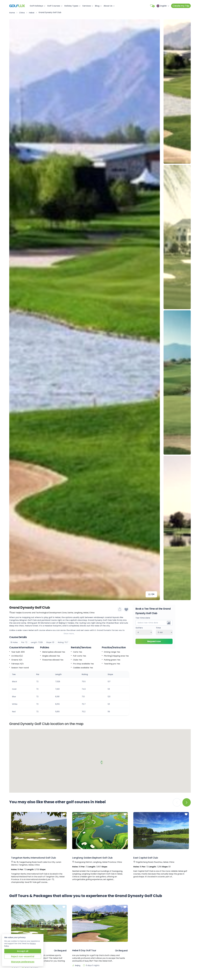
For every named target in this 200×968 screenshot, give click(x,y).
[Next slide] (155, 310)
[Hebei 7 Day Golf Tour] (39, 923)
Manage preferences (22, 961)
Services (86, 5)
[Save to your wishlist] (64, 814)
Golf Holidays (36, 5)
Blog (97, 5)
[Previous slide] (177, 24)
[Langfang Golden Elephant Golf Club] (100, 830)
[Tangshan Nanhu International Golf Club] (39, 830)
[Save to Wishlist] (126, 609)
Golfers (139, 628)
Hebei (31, 12)
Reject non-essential (22, 956)
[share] (120, 609)
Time (158, 628)
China (22, 12)
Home (12, 12)
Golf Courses (53, 5)
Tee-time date (143, 618)
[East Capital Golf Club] (161, 830)
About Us (108, 5)
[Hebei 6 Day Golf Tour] (100, 923)
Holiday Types (71, 5)
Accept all (22, 951)
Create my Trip (181, 5)
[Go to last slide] (14, 310)
